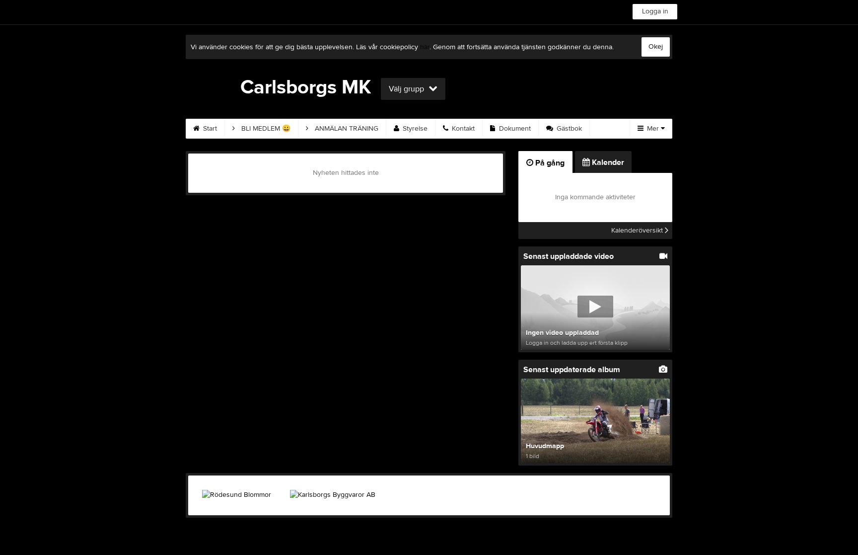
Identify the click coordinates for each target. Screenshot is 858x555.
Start (209, 128)
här (424, 47)
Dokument (514, 128)
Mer (653, 128)
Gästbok (568, 128)
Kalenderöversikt (638, 230)
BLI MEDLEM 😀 (264, 128)
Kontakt (462, 128)
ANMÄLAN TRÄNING (345, 128)
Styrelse (414, 128)
